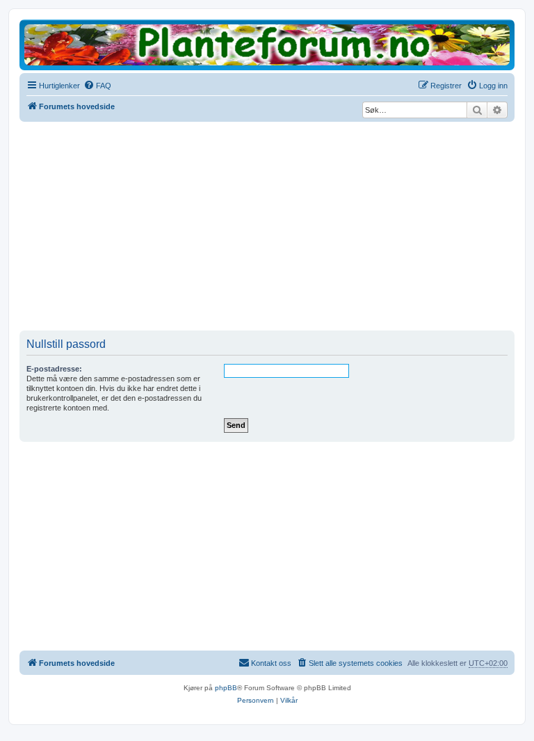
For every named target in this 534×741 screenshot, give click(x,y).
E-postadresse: (54, 369)
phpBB (226, 688)
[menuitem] (97, 85)
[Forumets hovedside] (267, 44)
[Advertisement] (267, 226)
